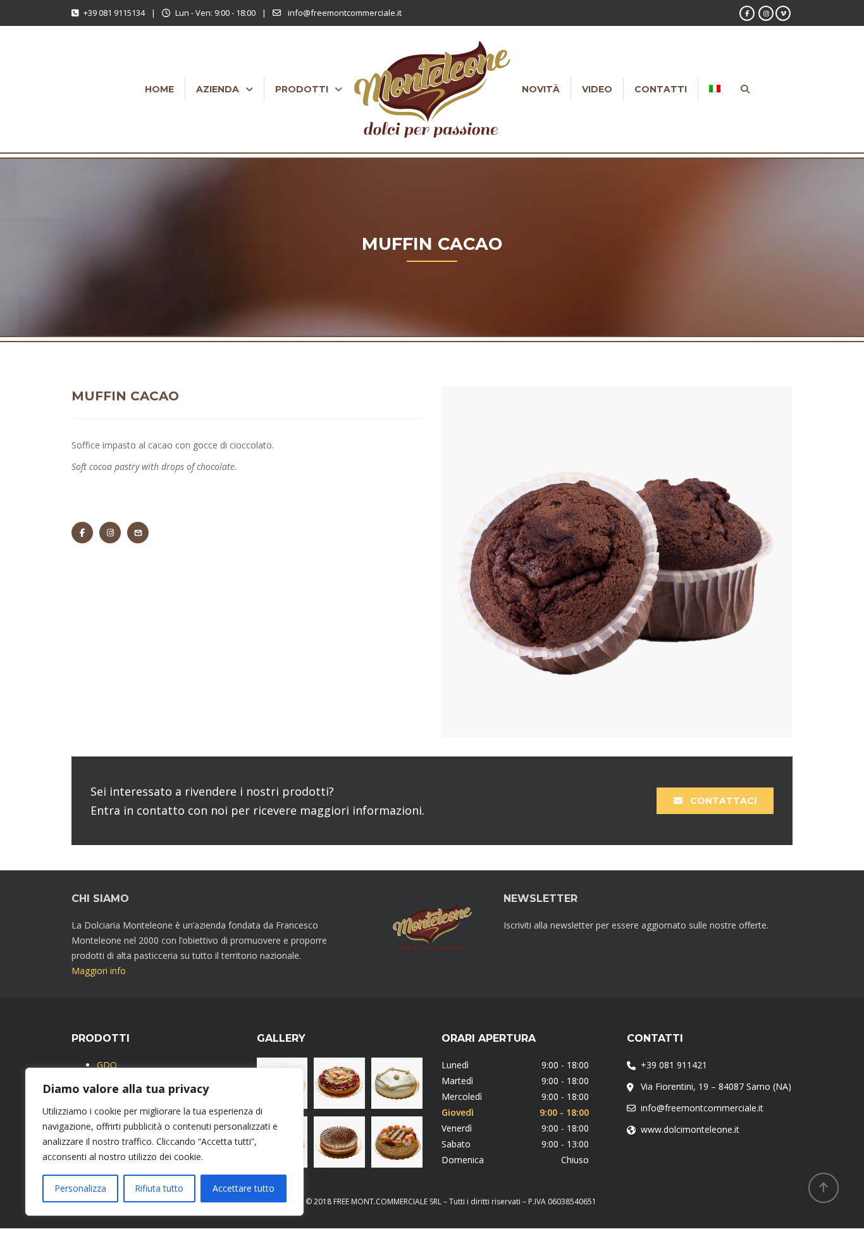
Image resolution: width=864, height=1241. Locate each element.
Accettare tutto (244, 1188)
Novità (541, 89)
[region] (164, 1142)
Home (159, 89)
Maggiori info (98, 971)
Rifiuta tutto (159, 1188)
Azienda (217, 89)
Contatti (660, 89)
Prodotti (301, 89)
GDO (107, 1065)
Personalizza (80, 1188)
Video (597, 89)
